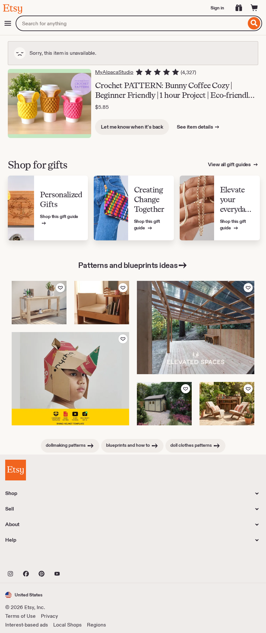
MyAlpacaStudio (114, 72)
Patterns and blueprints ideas (127, 265)
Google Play (76, 559)
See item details (195, 127)
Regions (96, 625)
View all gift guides (230, 164)
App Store (27, 559)
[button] (23, 595)
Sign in (217, 7)
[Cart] (254, 8)
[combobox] (131, 23)
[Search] (254, 23)
